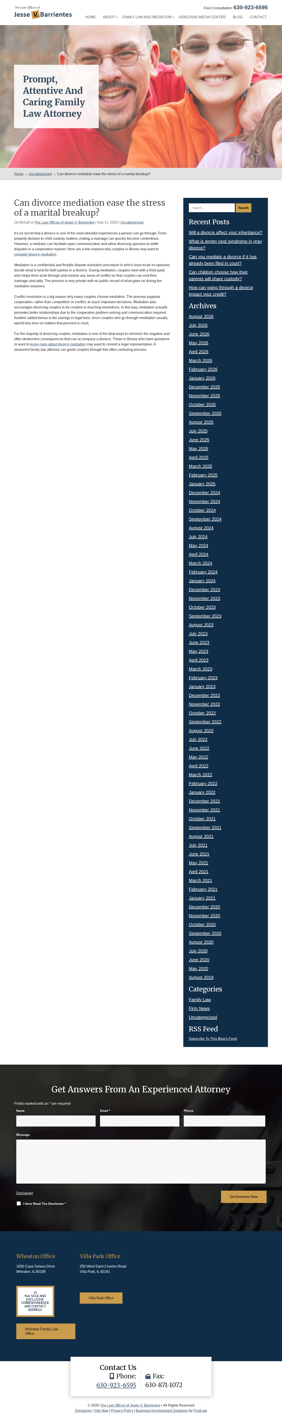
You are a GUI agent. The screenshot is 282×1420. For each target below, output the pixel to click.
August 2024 (201, 527)
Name (20, 1110)
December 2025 (204, 386)
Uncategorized (132, 222)
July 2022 (198, 739)
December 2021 (204, 801)
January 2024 (202, 580)
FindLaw (200, 1411)
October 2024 (202, 510)
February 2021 (203, 889)
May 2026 (198, 342)
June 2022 (199, 748)
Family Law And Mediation (147, 17)
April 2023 (198, 660)
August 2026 (201, 316)
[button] (277, 1388)
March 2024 (200, 563)
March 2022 (200, 774)
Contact (258, 17)
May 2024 (198, 545)
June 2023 (199, 642)
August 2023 (201, 624)
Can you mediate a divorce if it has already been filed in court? (223, 260)
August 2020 (201, 942)
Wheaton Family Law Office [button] (41, 1331)
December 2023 (204, 589)
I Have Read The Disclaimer (44, 1203)
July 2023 (198, 633)
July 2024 (198, 536)
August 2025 (201, 422)
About (109, 17)
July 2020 (198, 951)
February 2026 (203, 369)
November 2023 (204, 598)
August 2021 (201, 836)
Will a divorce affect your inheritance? (225, 232)
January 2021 (202, 898)
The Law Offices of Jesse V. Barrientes (64, 222)
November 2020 (204, 915)
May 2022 (198, 757)
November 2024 (204, 501)
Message (23, 1134)
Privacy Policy (122, 1411)
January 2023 (202, 686)
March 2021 (200, 880)
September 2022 (205, 721)
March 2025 (200, 466)
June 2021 (199, 854)
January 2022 (202, 792)
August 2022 (201, 730)
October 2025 (202, 404)
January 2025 (202, 483)
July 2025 (198, 431)
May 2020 (198, 968)
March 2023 (200, 668)
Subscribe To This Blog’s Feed (213, 1039)
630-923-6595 (251, 7)
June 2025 (199, 439)
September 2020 (205, 933)
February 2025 (203, 475)
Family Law (200, 999)
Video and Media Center (202, 17)
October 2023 (202, 607)
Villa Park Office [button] (101, 1298)
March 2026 (200, 360)
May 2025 (198, 448)
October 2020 (202, 924)
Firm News (199, 1008)
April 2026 (198, 351)
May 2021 (198, 862)
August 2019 (201, 977)
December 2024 (204, 492)
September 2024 (205, 519)
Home (90, 17)
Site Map (101, 1411)
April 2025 (198, 457)
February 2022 (203, 783)
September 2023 (205, 616)
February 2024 (203, 572)
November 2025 (204, 395)
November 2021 (204, 809)
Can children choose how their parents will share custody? (218, 275)
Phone (188, 1110)
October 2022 (202, 713)
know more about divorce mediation (58, 344)
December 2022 (204, 695)
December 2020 (204, 906)
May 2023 (198, 651)
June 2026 (199, 334)
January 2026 (202, 378)
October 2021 (202, 818)
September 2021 (205, 827)
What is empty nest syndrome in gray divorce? (225, 244)
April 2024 (198, 554)
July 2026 (198, 325)
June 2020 (199, 959)
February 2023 (203, 677)
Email (105, 1110)
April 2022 (198, 765)
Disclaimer (24, 1193)
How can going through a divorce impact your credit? (221, 291)
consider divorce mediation (35, 254)
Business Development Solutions (162, 1411)
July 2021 (198, 845)
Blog (238, 17)
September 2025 (205, 413)
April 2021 (198, 871)
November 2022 (204, 704)
